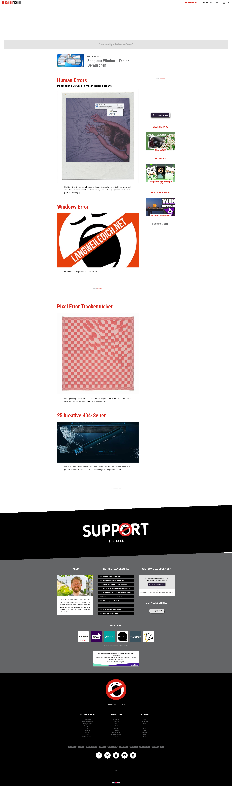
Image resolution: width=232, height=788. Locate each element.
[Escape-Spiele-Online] (148, 637)
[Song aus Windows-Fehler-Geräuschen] (70, 60)
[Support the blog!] (116, 532)
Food (144, 719)
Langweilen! (157, 611)
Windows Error (73, 206)
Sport (144, 728)
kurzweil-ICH (116, 732)
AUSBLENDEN (99, 288)
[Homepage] (13, 2)
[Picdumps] (135, 637)
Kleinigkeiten (87, 726)
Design (116, 728)
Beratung (133, 746)
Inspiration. (204, 2)
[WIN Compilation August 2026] (160, 207)
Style (144, 730)
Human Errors (72, 80)
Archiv (81, 746)
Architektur (116, 721)
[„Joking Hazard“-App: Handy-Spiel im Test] (160, 173)
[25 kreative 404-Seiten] (98, 442)
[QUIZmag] (122, 637)
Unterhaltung (87, 715)
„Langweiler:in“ (150, 580)
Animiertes (116, 719)
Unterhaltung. (191, 2)
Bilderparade (160, 127)
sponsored (124, 746)
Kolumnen (144, 721)
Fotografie (116, 730)
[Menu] (224, 2)
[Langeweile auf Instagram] (116, 755)
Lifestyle (144, 715)
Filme (87, 728)
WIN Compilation (160, 193)
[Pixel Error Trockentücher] (98, 353)
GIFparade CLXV (160, 150)
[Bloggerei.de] (116, 782)
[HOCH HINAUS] (116, 770)
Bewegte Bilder (116, 726)
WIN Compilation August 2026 (160, 215)
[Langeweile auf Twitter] (107, 755)
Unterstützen (91, 746)
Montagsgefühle (87, 724)
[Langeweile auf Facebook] (99, 755)
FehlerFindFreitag (87, 721)
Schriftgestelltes (116, 734)
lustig (87, 734)
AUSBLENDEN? (118, 488)
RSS (162, 746)
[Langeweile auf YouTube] (124, 755)
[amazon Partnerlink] (83, 637)
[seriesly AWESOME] (96, 637)
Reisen (145, 726)
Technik (144, 732)
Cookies (155, 746)
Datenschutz (145, 746)
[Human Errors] (98, 136)
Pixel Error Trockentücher (85, 306)
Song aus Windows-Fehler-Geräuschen (108, 63)
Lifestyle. (214, 2)
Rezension (160, 159)
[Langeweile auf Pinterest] (133, 755)
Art (116, 724)
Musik (144, 724)
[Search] (229, 2)
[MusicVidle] (109, 637)
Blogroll (72, 746)
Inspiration (116, 715)
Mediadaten (112, 746)
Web (144, 737)
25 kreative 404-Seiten (82, 415)
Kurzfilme (87, 730)
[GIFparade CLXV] (160, 141)
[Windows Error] (98, 240)
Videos (116, 737)
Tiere (144, 734)
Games (87, 732)
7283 (118, 704)
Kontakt (102, 746)
